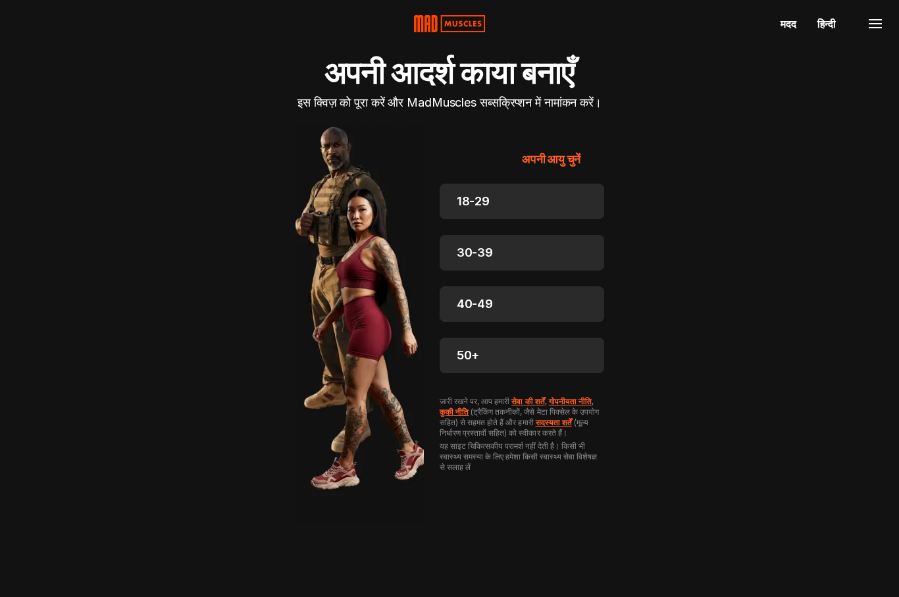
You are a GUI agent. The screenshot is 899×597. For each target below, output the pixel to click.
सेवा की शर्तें (527, 401)
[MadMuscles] (449, 23)
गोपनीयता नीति (570, 401)
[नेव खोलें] (875, 24)
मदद (788, 23)
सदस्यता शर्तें (554, 422)
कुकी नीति (454, 412)
